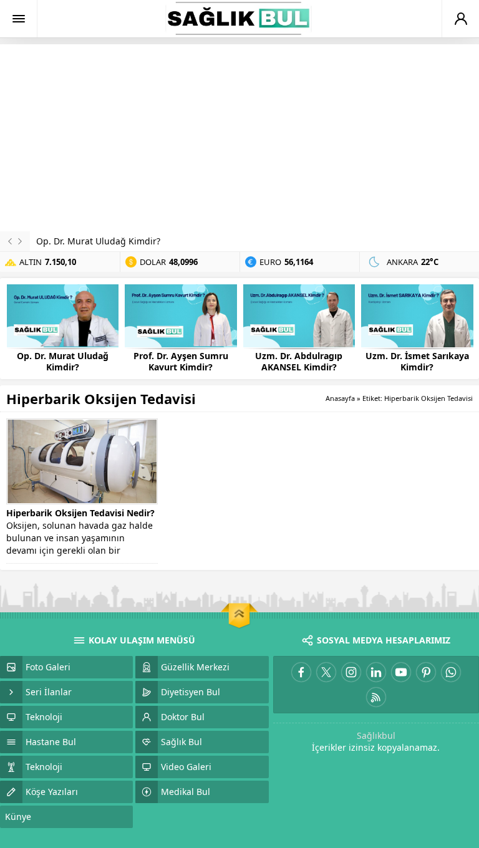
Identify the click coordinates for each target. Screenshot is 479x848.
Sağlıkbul (376, 735)
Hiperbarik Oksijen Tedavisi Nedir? (80, 513)
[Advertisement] (239, 138)
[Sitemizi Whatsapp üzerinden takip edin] (451, 672)
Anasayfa (340, 398)
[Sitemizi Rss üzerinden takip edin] (376, 697)
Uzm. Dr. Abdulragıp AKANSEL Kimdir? (298, 361)
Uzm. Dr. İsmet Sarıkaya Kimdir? (417, 361)
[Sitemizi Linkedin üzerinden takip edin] (376, 672)
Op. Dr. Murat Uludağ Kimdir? (98, 241)
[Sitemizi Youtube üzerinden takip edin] (401, 672)
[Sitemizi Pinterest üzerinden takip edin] (426, 672)
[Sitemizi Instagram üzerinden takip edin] (351, 672)
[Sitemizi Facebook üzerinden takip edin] (301, 672)
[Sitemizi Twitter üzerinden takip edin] (326, 672)
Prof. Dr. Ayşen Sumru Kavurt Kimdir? (180, 361)
